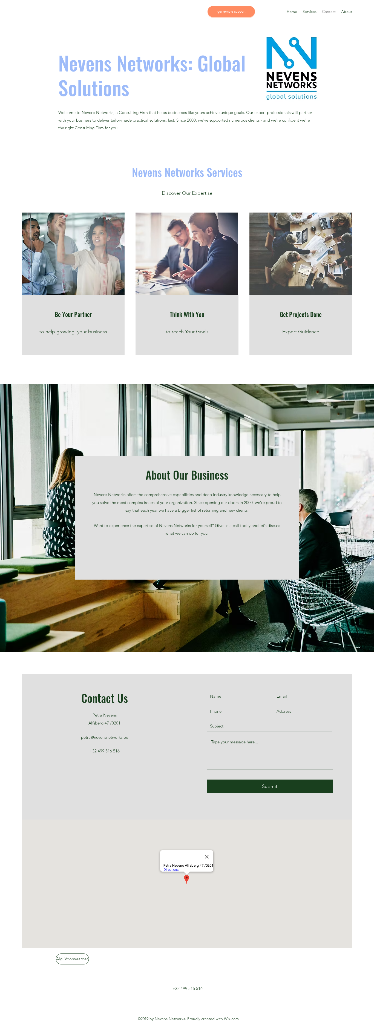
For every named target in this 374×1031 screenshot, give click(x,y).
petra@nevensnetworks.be (104, 737)
